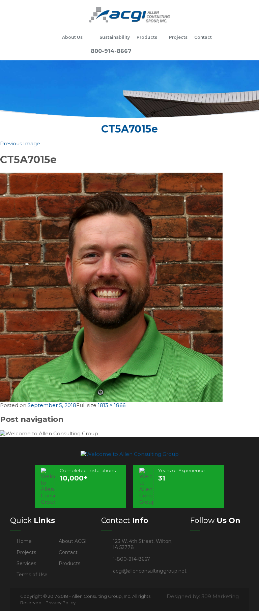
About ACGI (73, 541)
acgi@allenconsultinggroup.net (149, 571)
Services (26, 563)
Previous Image (20, 143)
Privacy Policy (61, 602)
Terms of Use (32, 575)
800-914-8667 (111, 51)
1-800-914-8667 (131, 559)
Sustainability (114, 37)
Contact (203, 37)
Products (147, 37)
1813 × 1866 (111, 405)
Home (50, 37)
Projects (178, 37)
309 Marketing (220, 596)
